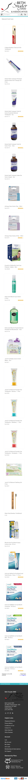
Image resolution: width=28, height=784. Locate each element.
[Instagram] (10, 713)
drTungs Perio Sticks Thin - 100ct (13, 206)
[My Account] (21, 14)
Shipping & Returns (10, 721)
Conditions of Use (9, 725)
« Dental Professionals (5, 684)
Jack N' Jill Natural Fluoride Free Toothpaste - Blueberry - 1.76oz (13, 421)
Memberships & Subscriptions (13, 749)
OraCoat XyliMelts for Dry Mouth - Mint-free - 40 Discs (14, 668)
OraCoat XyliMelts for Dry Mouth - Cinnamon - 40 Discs (14, 605)
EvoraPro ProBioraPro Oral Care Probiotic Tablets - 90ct (13, 266)
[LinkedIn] (12, 713)
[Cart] (25, 14)
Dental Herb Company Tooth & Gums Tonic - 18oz (13, 145)
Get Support (8, 751)
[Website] (5, 713)
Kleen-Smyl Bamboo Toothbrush (13, 513)
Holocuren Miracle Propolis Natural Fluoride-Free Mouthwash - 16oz (14, 328)
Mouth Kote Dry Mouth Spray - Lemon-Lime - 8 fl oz (13, 543)
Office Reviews (9, 732)
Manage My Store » (23, 684)
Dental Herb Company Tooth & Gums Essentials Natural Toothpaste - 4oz (13, 112)
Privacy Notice (8, 723)
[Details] (17, 43)
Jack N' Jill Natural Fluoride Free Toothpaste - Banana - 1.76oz (13, 390)
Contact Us (8, 728)
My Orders (7, 744)
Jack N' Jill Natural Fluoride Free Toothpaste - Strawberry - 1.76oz (13, 452)
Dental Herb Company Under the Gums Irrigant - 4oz (13, 176)
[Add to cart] (14, 43)
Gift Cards (7, 747)
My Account (8, 742)
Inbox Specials (9, 730)
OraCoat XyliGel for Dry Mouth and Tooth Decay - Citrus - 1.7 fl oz (14, 574)
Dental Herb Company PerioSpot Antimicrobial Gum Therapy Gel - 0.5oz (13, 80)
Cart (6, 740)
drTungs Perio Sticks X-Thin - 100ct (14, 236)
